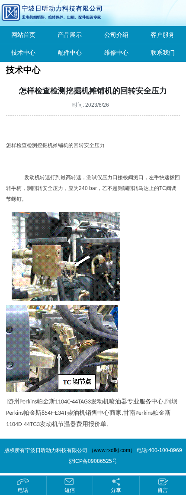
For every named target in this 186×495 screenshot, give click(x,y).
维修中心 (116, 52)
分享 (116, 490)
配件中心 (70, 52)
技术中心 (23, 52)
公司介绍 (116, 35)
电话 (23, 490)
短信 (69, 490)
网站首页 (23, 35)
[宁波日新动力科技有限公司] (32, 12)
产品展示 (70, 35)
